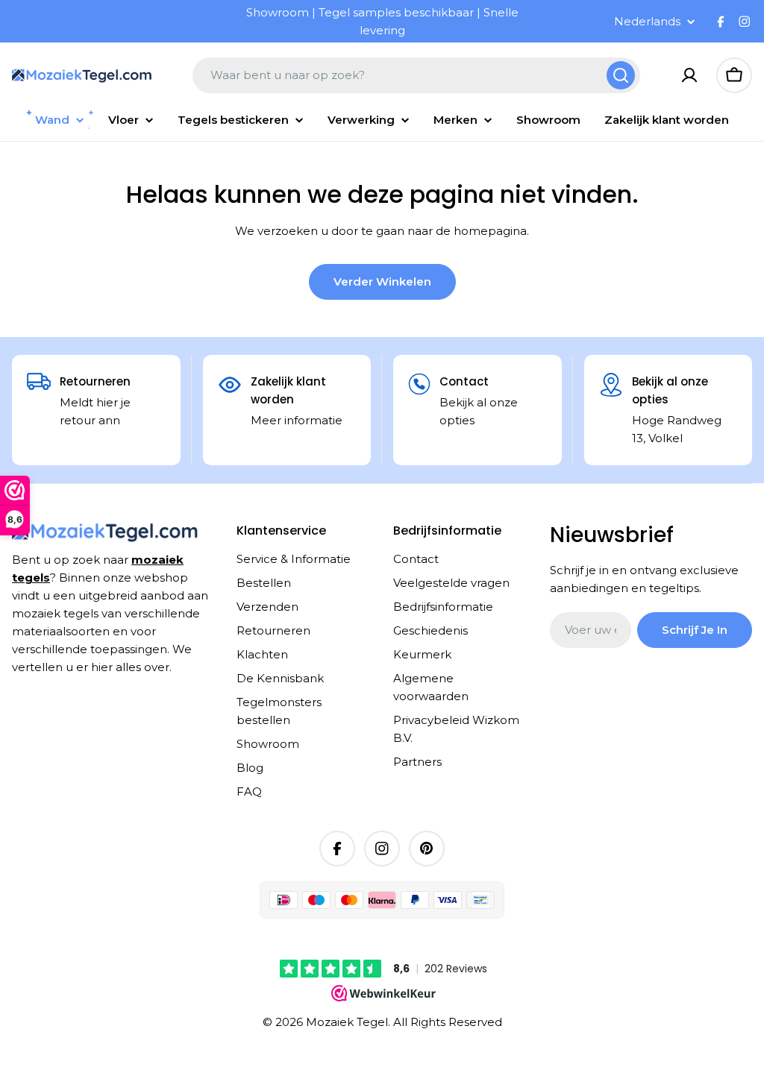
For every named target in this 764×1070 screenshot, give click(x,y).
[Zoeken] (621, 75)
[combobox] (416, 75)
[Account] (689, 75)
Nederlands (647, 21)
